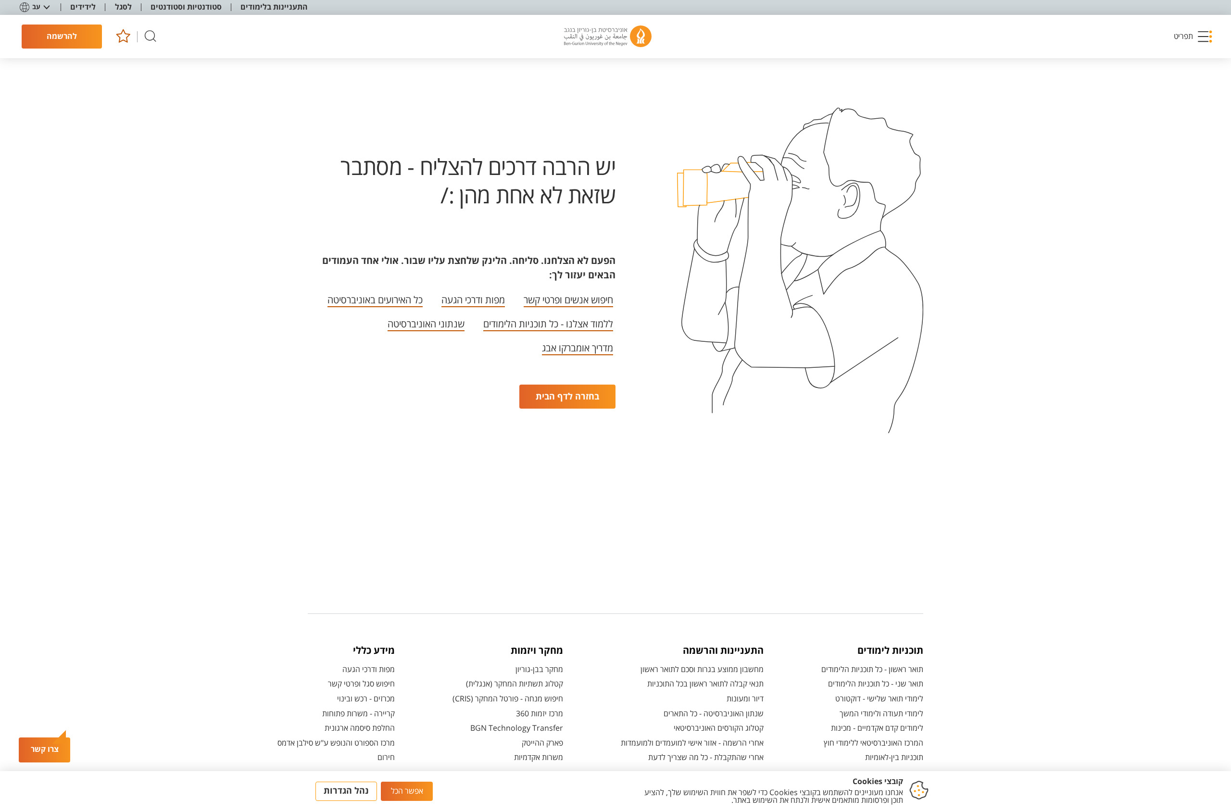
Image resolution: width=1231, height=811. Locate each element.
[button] (1193, 36)
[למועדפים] (122, 36)
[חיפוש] (150, 37)
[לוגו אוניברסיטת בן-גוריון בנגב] (608, 36)
